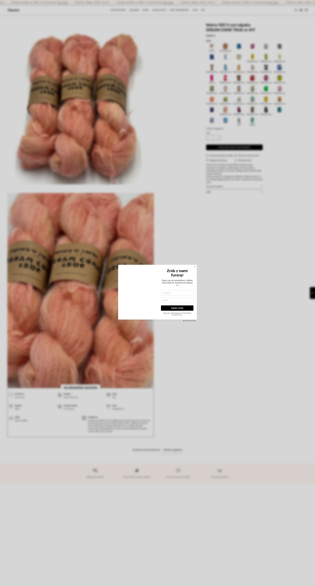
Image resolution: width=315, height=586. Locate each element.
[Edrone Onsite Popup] (157, 293)
